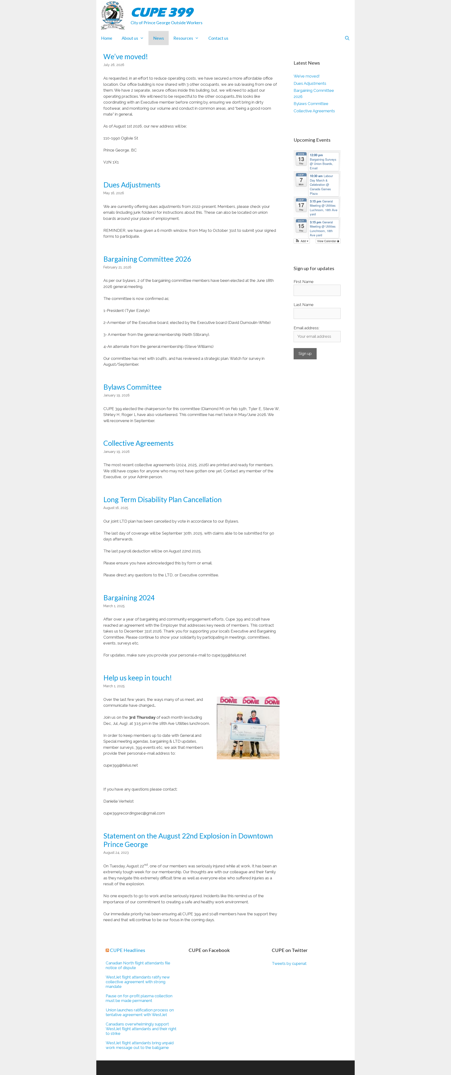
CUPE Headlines (127, 950)
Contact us (218, 38)
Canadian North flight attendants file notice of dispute (138, 965)
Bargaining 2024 (129, 597)
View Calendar (327, 241)
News (158, 38)
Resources (183, 38)
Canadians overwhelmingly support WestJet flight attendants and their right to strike (141, 1029)
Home (106, 38)
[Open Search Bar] (347, 38)
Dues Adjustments (131, 184)
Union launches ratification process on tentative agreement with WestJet (140, 1012)
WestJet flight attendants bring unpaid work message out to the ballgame (140, 1045)
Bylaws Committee (132, 387)
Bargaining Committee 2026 (147, 259)
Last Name (304, 304)
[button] (302, 241)
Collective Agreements (138, 443)
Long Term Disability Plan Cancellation (162, 499)
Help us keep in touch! (137, 677)
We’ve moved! (125, 56)
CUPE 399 (162, 12)
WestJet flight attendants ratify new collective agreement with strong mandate (138, 982)
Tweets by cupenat (289, 963)
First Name (304, 281)
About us (130, 38)
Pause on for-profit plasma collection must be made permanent (139, 998)
